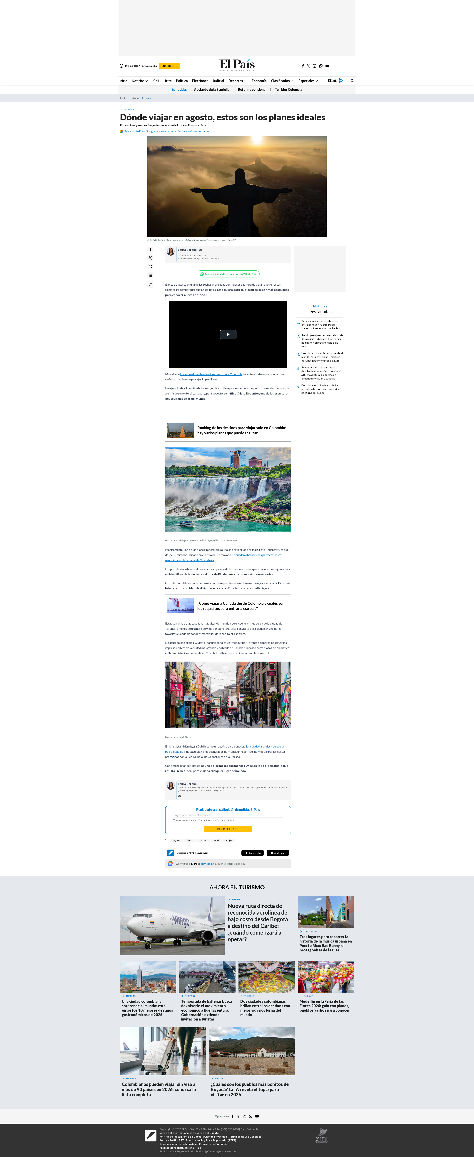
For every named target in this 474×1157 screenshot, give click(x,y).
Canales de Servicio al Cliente (200, 1132)
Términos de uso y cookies (245, 1136)
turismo (203, 840)
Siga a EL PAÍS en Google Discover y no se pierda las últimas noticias (166, 131)
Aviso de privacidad (215, 1136)
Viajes (229, 840)
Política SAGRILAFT (171, 1140)
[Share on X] (150, 258)
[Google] (252, 853)
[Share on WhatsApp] (150, 266)
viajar (189, 840)
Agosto (176, 840)
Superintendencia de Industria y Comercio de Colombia (193, 1144)
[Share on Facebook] (150, 249)
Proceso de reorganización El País (180, 1147)
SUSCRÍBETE (169, 65)
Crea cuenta (149, 65)
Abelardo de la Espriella (212, 89)
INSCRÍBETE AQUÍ (228, 828)
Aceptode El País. (206, 820)
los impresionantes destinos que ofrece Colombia (211, 374)
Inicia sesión (129, 66)
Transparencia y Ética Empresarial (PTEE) (211, 1140)
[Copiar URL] (150, 284)
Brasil (216, 840)
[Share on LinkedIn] (150, 275)
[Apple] (278, 853)
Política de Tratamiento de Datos (204, 820)
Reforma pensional (252, 89)
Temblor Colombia (288, 89)
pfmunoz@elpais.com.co (221, 1151)
